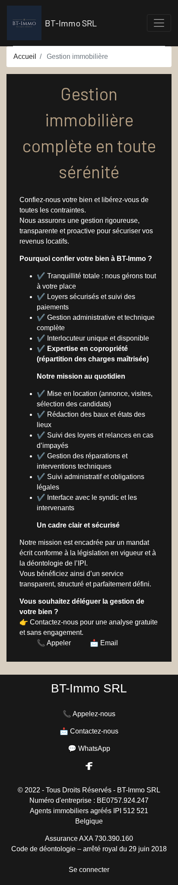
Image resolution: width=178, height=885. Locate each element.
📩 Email (104, 643)
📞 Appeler (54, 643)
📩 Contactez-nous (89, 731)
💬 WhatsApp (89, 748)
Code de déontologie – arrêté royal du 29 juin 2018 (89, 849)
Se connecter (89, 869)
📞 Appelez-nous (89, 714)
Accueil (24, 56)
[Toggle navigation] (159, 23)
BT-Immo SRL (71, 23)
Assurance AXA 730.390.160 (89, 838)
